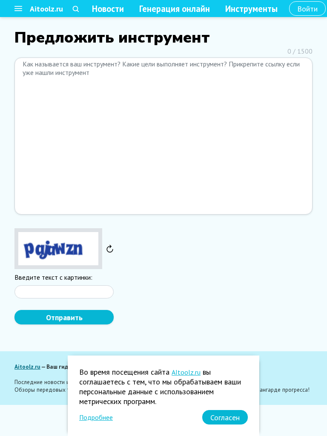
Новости (108, 8)
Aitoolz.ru (46, 9)
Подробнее (96, 417)
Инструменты (251, 8)
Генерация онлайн (174, 8)
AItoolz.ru (186, 372)
